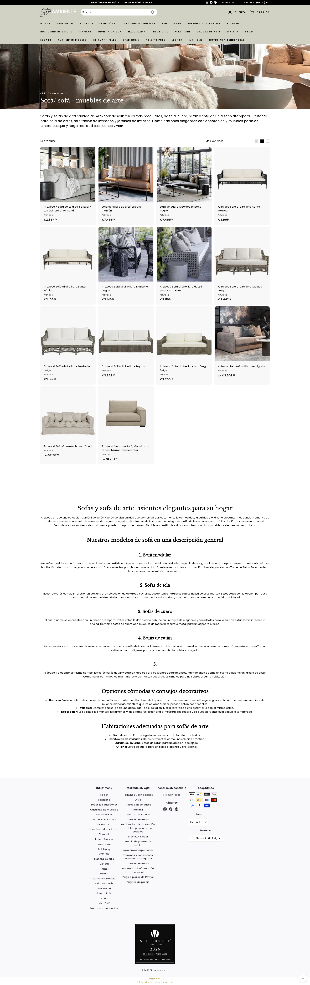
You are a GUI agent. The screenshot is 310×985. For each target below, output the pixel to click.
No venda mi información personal (138, 870)
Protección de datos (138, 804)
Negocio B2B (171, 23)
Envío (138, 799)
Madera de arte (209, 31)
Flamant (85, 31)
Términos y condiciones (138, 794)
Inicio (43, 93)
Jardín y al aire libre (204, 23)
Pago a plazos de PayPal (138, 877)
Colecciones (57, 93)
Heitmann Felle (104, 39)
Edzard (46, 39)
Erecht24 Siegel (138, 836)
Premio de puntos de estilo (138, 843)
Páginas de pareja (138, 882)
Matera (233, 31)
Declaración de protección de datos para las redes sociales (138, 828)
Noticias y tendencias (227, 39)
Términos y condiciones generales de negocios (138, 856)
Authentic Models (72, 39)
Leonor (177, 39)
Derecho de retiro (138, 819)
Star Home (131, 39)
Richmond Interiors (56, 31)
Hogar (45, 23)
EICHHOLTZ (235, 23)
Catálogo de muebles (138, 23)
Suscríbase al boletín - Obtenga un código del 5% (122, 2)
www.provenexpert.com (138, 850)
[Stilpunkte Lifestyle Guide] (155, 963)
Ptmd (249, 31)
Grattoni (182, 31)
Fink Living (160, 31)
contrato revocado (138, 814)
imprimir (138, 809)
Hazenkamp (136, 31)
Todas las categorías (97, 23)
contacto (65, 23)
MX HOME (196, 39)
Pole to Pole (155, 39)
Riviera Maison (110, 31)
